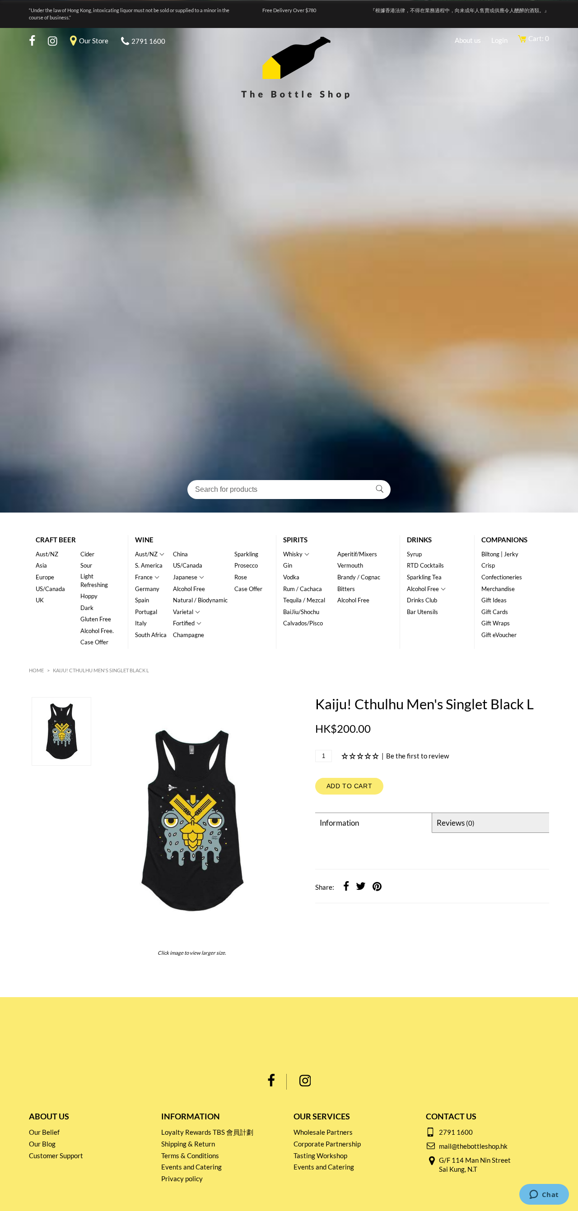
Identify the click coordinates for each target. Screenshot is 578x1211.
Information (339, 822)
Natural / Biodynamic (200, 600)
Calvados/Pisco (303, 623)
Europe (45, 577)
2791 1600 (148, 41)
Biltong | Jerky (499, 554)
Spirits (295, 540)
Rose (240, 577)
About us (468, 40)
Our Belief (44, 1132)
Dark (86, 607)
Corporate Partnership (327, 1144)
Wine (144, 540)
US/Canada (50, 588)
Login (499, 40)
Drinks (419, 540)
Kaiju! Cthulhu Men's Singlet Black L (101, 670)
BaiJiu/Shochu (301, 611)
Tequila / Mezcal (304, 600)
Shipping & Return (188, 1144)
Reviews (456, 822)
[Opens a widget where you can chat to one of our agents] (544, 1195)
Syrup (414, 554)
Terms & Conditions (190, 1155)
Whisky (293, 554)
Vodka (291, 577)
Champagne (188, 634)
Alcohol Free (189, 588)
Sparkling (246, 554)
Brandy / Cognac (358, 577)
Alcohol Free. (97, 630)
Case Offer (94, 642)
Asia (41, 565)
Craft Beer (56, 540)
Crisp (488, 565)
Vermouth (350, 565)
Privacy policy (182, 1178)
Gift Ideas (494, 600)
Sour (86, 565)
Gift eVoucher (499, 634)
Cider (87, 554)
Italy (141, 623)
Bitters (346, 588)
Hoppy (89, 596)
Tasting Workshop (320, 1155)
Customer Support (56, 1155)
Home (36, 670)
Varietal (183, 611)
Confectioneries (501, 577)
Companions (504, 540)
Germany (147, 588)
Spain (142, 600)
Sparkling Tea (424, 577)
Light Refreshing (94, 580)
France (144, 577)
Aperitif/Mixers (357, 554)
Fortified (184, 623)
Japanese (185, 577)
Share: (324, 887)
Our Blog (42, 1144)
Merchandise (498, 588)
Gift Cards (494, 611)
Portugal (146, 611)
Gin (287, 565)
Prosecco (246, 565)
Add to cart (349, 786)
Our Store (93, 41)
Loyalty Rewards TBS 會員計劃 (207, 1132)
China (180, 554)
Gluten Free (95, 619)
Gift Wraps (495, 623)
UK (40, 600)
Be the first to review (417, 756)
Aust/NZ (47, 554)
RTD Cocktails (425, 565)
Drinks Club (422, 600)
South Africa (151, 634)
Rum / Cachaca (302, 588)
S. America (149, 565)
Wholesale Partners (323, 1132)
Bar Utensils (422, 611)
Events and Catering (191, 1167)
